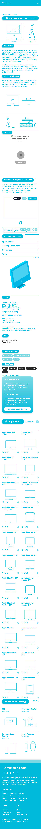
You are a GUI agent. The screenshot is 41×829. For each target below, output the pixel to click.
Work (5, 368)
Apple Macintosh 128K (28, 679)
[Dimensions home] (6, 3)
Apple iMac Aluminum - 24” (10, 483)
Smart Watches (27, 734)
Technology (5, 14)
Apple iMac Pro (8, 628)
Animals (5, 796)
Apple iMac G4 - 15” (9, 532)
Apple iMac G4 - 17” (29, 532)
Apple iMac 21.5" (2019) (8, 434)
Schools (13, 368)
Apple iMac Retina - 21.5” (29, 629)
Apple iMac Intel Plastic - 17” (27, 579)
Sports (20, 796)
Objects (5, 800)
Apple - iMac (6, 342)
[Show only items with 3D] (37, 421)
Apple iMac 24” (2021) (27, 434)
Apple (16, 359)
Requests (5, 814)
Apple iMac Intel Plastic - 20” (8, 604)
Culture (21, 800)
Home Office (31, 368)
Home (5, 372)
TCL (3, 709)
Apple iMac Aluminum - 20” (29, 459)
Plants (4, 798)
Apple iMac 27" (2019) (8, 459)
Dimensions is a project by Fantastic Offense (15, 819)
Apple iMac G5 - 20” (10, 578)
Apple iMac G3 (27, 507)
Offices (21, 368)
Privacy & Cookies (22, 814)
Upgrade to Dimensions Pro (17, 409)
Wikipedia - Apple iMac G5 (10, 340)
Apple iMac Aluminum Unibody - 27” (10, 508)
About (18, 810)
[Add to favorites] (33, 257)
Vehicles (21, 793)
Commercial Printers (29, 709)
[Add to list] (36, 257)
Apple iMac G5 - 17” (29, 555)
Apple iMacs (13, 14)
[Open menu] (37, 3)
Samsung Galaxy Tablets (8, 735)
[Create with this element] (38, 257)
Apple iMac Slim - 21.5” (28, 654)
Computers (7, 359)
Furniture (13, 793)
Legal (18, 812)
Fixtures (13, 796)
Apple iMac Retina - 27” (9, 654)
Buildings (13, 800)
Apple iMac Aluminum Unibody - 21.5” (29, 483)
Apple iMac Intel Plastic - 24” (27, 604)
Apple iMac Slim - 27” (10, 678)
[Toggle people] (32, 229)
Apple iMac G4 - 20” (10, 555)
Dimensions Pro (7, 812)
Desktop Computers (22, 355)
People (4, 793)
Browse (5, 810)
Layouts (13, 798)
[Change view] (36, 229)
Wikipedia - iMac (7, 344)
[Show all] (28, 229)
